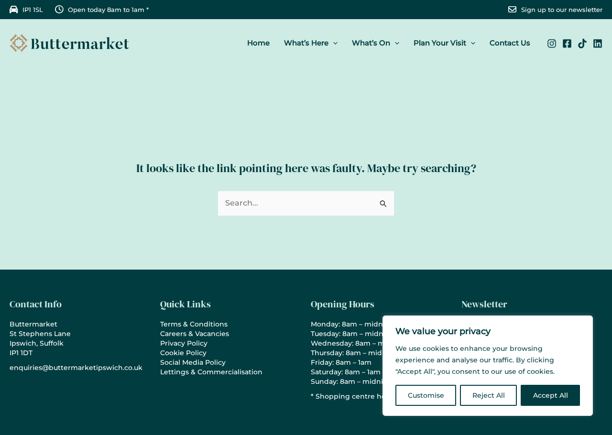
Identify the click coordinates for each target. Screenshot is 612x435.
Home (258, 42)
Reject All (488, 395)
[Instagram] (552, 43)
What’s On (371, 42)
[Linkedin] (597, 43)
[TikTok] (582, 43)
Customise (426, 395)
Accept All (550, 395)
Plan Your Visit (440, 42)
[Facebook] (567, 43)
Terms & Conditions (194, 324)
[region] (487, 365)
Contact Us (510, 42)
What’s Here (306, 42)
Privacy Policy (184, 343)
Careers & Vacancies (194, 333)
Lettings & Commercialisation (211, 372)
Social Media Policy (193, 362)
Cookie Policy (183, 352)
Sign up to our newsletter (561, 9)
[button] (333, 43)
